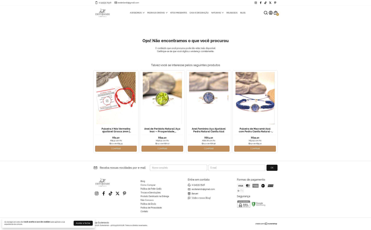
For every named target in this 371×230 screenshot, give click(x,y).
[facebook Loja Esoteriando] (260, 2)
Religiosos (232, 13)
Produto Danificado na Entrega (155, 196)
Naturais (216, 13)
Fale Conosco (147, 200)
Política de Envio (148, 204)
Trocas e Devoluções (151, 192)
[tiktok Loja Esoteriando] (265, 2)
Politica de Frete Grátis (151, 189)
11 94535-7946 (105, 3)
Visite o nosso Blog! (201, 198)
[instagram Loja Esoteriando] (255, 2)
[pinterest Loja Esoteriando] (275, 2)
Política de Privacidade (151, 207)
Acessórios (136, 13)
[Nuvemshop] (266, 224)
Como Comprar (148, 185)
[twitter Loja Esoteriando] (270, 2)
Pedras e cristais (156, 13)
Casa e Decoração (199, 13)
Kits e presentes (178, 13)
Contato (144, 211)
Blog (242, 13)
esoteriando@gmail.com (128, 3)
